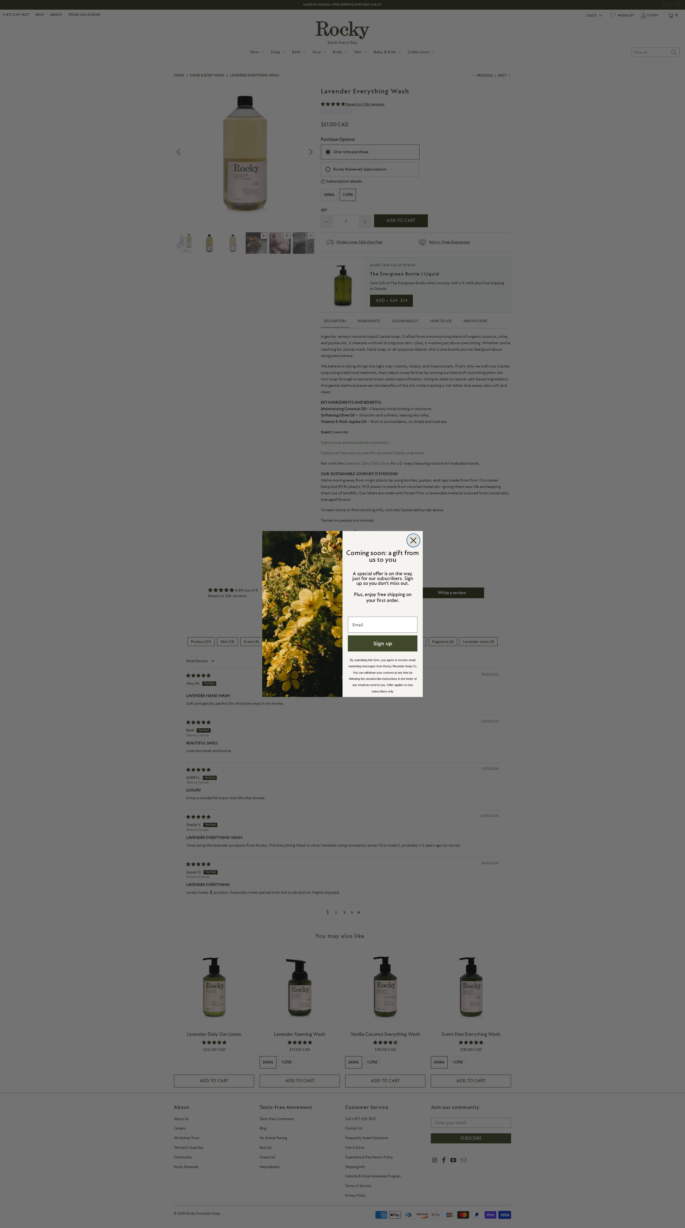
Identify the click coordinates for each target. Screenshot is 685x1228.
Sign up (382, 643)
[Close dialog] (413, 540)
